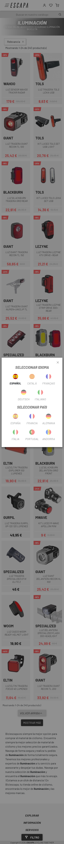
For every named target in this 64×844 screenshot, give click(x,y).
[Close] (58, 362)
